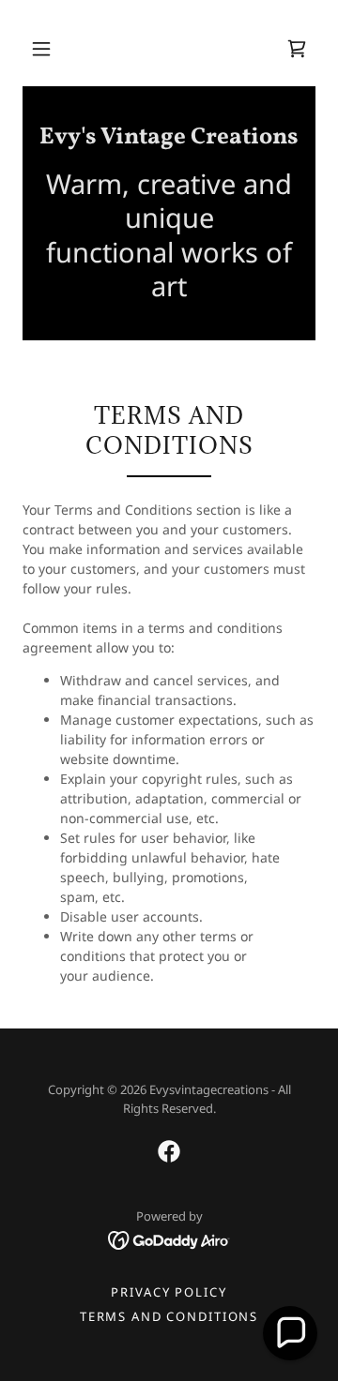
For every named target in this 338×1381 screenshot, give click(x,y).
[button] (41, 49)
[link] (296, 49)
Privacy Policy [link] (168, 1291)
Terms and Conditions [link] (169, 1316)
